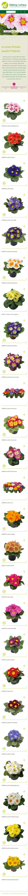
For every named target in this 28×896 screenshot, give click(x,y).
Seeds (5, 37)
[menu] (24, 12)
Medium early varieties (15, 37)
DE (17, 12)
